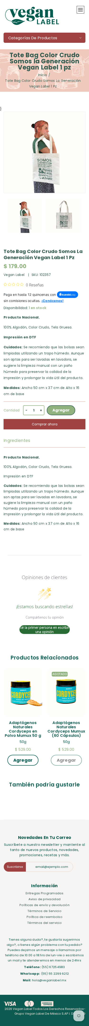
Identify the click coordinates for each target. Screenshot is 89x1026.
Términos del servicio (44, 923)
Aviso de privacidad (44, 899)
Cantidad (11, 410)
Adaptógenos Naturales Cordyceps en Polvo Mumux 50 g (23, 729)
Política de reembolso (44, 917)
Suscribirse (15, 867)
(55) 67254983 (53, 967)
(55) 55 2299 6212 (55, 973)
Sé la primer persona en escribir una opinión (44, 629)
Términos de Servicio (44, 911)
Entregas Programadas (44, 893)
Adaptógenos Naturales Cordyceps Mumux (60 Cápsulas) (66, 729)
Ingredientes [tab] (17, 440)
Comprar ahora (44, 424)
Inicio (42, 75)
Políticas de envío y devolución (44, 905)
